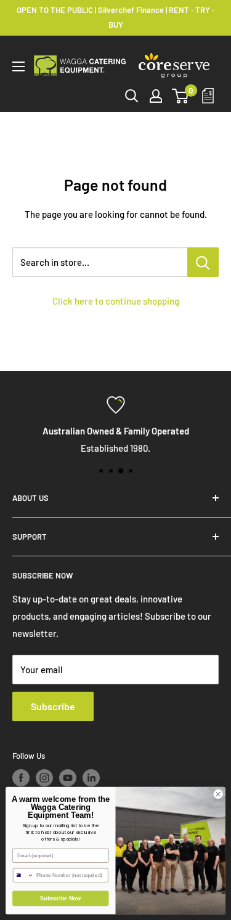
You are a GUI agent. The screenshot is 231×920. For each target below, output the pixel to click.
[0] (180, 96)
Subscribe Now (60, 898)
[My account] (156, 96)
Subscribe (53, 706)
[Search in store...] (203, 262)
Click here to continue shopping (115, 300)
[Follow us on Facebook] (21, 777)
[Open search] (132, 96)
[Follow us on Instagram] (44, 777)
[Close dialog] (218, 794)
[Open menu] (18, 66)
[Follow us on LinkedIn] (91, 777)
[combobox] (23, 875)
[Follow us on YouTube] (67, 777)
